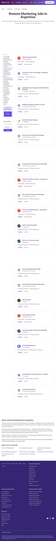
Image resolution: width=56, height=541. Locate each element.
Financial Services (8, 78)
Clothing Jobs (5, 497)
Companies (18, 2)
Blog (35, 2)
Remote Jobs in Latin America (35, 501)
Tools (31, 2)
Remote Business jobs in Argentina (45, 451)
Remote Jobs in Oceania (34, 495)
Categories (9, 9)
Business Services (8, 60)
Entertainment (7, 73)
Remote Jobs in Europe (34, 499)
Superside (26, 226)
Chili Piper (26, 121)
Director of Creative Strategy (30, 240)
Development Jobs (33, 466)
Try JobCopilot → (8, 114)
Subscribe (8, 130)
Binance (25, 301)
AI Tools (3, 521)
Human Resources (8, 86)
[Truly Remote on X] (50, 518)
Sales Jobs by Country (34, 481)
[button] (34, 60)
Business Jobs (32, 473)
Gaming (6, 81)
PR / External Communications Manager (33, 135)
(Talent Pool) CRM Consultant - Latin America (34, 179)
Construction (7, 63)
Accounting (6, 56)
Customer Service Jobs (34, 485)
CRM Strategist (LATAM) (29, 57)
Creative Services (8, 64)
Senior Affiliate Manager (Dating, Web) (33, 284)
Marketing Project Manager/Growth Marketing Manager (35, 88)
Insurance (6, 87)
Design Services (7, 69)
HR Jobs (31, 483)
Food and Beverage (8, 79)
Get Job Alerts (49, 2)
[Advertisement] (28, 40)
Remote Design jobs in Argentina (9, 451)
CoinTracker (26, 347)
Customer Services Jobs (7, 505)
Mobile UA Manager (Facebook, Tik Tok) (33, 104)
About (8, 463)
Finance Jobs (32, 477)
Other (5, 104)
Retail (5, 95)
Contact (3, 466)
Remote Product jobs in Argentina (27, 451)
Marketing (17, 9)
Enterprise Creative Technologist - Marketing (34, 72)
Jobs (12, 2)
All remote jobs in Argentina (25, 448)
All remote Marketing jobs (8, 448)
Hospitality (6, 84)
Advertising (6, 58)
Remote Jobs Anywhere (34, 505)
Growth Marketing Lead (29, 345)
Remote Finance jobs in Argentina (27, 454)
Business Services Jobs (7, 495)
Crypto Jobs (4, 503)
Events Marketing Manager (30, 120)
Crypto (5, 66)
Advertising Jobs (5, 493)
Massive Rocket (27, 59)
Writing (5, 102)
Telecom (6, 100)
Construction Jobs (6, 499)
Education (6, 71)
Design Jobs (31, 468)
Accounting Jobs (5, 491)
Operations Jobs (32, 475)
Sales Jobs (31, 479)
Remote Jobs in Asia (33, 493)
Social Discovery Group (29, 91)
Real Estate (6, 94)
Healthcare (6, 82)
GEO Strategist (26, 299)
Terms (24, 463)
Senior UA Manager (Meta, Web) (31, 269)
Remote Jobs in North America (35, 491)
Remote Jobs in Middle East (35, 503)
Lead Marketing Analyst (29, 389)
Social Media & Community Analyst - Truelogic (35, 374)
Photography (7, 92)
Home (3, 9)
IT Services (6, 89)
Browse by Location (6, 515)
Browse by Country (6, 517)
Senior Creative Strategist (29, 225)
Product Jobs (32, 470)
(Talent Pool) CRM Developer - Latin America (34, 209)
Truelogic (25, 74)
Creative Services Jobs (6, 501)
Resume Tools (5, 523)
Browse (25, 2)
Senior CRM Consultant (28, 315)
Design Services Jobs (6, 506)
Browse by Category (6, 514)
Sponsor (13, 463)
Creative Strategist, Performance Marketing (34, 330)
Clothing (6, 61)
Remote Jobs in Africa (33, 497)
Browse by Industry (6, 519)
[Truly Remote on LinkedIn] (53, 518)
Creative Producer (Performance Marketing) (34, 164)
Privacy (20, 463)
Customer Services (8, 68)
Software (6, 97)
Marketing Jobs (32, 472)
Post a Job (41, 2)
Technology (6, 99)
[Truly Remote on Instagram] (47, 518)
